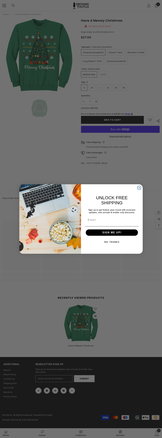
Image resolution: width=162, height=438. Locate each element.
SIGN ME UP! (112, 232)
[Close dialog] (139, 188)
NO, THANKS (111, 242)
